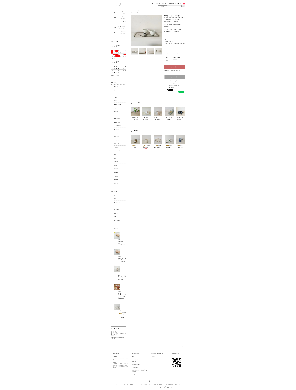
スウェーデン (137, 12)
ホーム (117, 384)
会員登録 (172, 3)
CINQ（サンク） (138, 10)
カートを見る (180, 3)
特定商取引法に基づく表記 (171, 384)
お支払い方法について (148, 384)
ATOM (181, 384)
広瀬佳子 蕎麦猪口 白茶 (153, 145)
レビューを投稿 (172, 83)
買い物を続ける (172, 87)
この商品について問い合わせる (175, 77)
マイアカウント (157, 3)
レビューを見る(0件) (173, 81)
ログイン (165, 3)
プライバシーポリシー (138, 384)
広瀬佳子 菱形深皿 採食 (164, 145)
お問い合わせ (130, 384)
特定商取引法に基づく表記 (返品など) (172, 70)
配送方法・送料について (159, 384)
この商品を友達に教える (174, 85)
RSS (178, 384)
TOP (132, 10)
